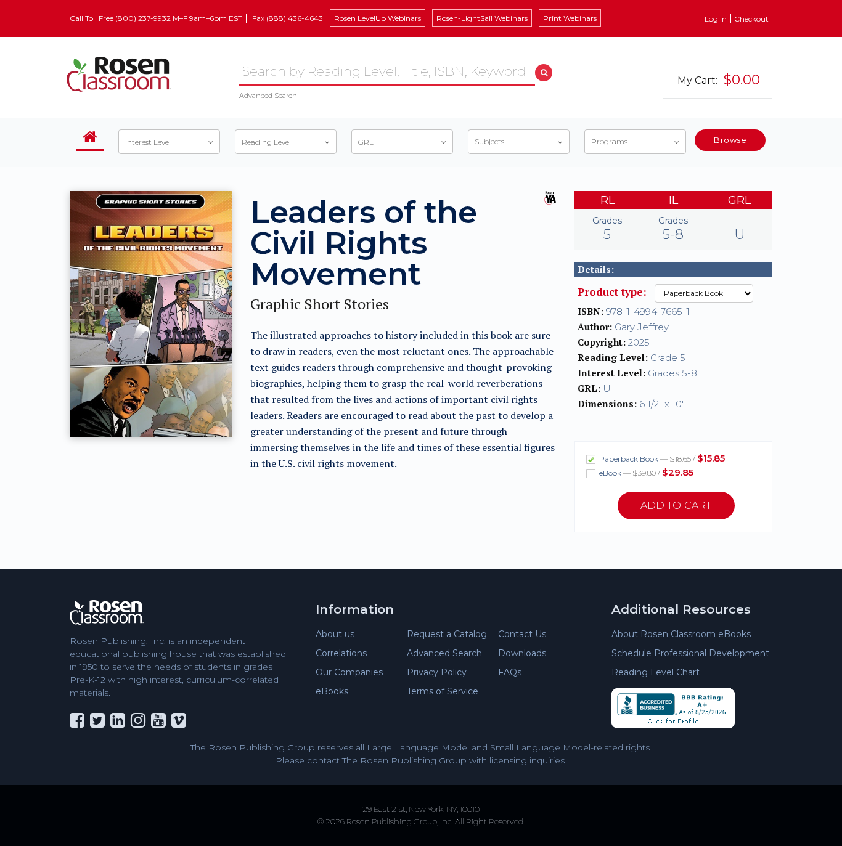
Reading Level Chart (655, 672)
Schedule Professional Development (690, 653)
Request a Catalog (447, 634)
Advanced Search (268, 95)
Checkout (751, 18)
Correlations (341, 653)
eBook (645, 472)
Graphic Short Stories (319, 304)
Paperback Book (661, 458)
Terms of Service (442, 691)
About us (335, 634)
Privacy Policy (437, 672)
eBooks (332, 691)
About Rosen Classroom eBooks (681, 634)
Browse (730, 140)
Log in (716, 18)
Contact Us (522, 634)
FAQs (509, 672)
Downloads (522, 653)
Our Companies (349, 672)
